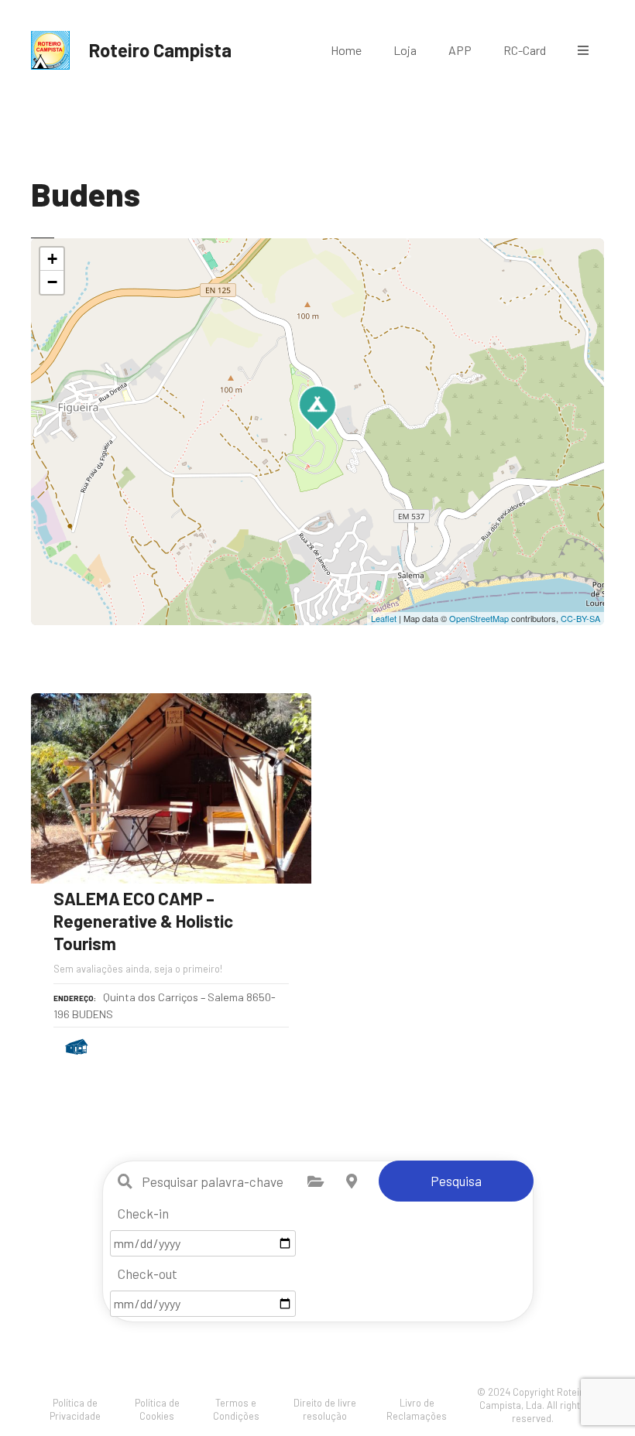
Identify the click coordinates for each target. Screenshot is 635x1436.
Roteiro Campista (160, 50)
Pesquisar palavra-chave (125, 1181)
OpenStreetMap (479, 618)
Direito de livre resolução (324, 1410)
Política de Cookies (157, 1410)
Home (346, 50)
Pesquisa (456, 1180)
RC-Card (524, 50)
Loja (405, 50)
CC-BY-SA (580, 618)
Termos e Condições (236, 1410)
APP (460, 50)
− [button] (52, 282)
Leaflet (383, 618)
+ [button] (52, 258)
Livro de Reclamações (416, 1410)
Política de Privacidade (75, 1410)
